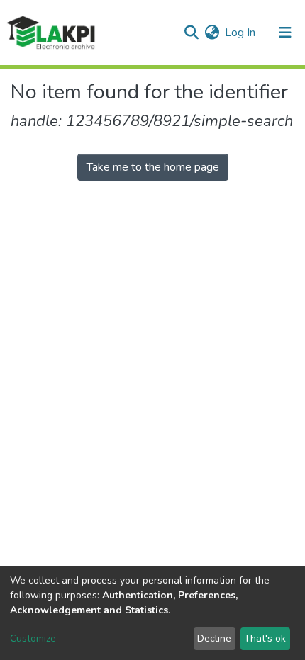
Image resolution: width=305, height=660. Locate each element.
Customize (33, 638)
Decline (214, 638)
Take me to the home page (153, 167)
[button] (212, 32)
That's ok (265, 638)
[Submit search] (191, 32)
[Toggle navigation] (285, 32)
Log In (241, 32)
